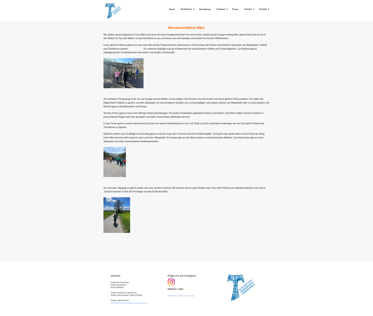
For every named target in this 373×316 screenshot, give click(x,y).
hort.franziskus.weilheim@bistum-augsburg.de (129, 303)
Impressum (172, 296)
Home (172, 9)
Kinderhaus (186, 9)
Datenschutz (183, 296)
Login (192, 296)
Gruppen (221, 9)
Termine (248, 9)
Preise (235, 9)
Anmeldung (205, 9)
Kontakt (263, 9)
